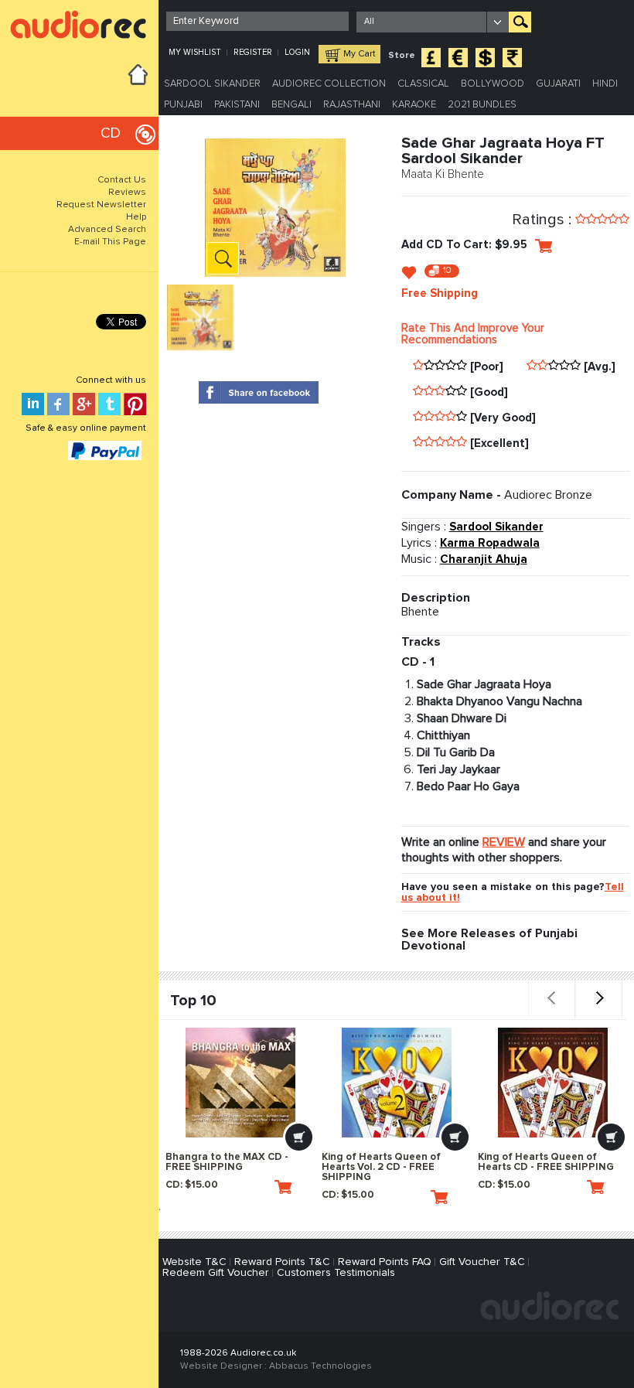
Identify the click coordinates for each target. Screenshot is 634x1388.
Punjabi (183, 105)
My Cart (359, 54)
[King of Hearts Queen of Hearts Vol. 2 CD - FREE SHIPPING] (396, 1082)
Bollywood (492, 84)
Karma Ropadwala (490, 543)
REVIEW (503, 842)
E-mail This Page (110, 242)
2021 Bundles (482, 105)
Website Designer (221, 1366)
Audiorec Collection (329, 84)
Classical (423, 84)
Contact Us (121, 180)
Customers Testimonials (336, 1272)
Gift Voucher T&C (482, 1262)
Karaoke (414, 105)
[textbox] (257, 21)
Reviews (127, 192)
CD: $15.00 (191, 1185)
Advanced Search (107, 229)
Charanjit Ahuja (483, 559)
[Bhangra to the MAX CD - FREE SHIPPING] (240, 1082)
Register (252, 52)
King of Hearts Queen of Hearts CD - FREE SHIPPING (546, 1162)
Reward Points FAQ (384, 1262)
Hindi (605, 84)
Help (136, 217)
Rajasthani (351, 105)
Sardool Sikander (212, 84)
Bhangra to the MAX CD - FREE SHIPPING (226, 1162)
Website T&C (194, 1262)
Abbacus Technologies (320, 1366)
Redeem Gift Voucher (215, 1272)
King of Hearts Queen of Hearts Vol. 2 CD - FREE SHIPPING (381, 1167)
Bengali (291, 105)
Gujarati (558, 84)
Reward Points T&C (282, 1262)
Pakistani (237, 105)
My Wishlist (195, 52)
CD (111, 133)
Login (297, 52)
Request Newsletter (101, 205)
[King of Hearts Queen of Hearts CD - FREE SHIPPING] (552, 1082)
